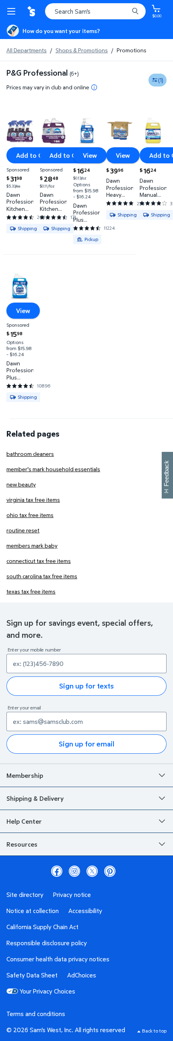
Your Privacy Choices (47, 991)
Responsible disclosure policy (46, 942)
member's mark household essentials (53, 469)
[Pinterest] (110, 871)
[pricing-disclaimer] (94, 87)
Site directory (24, 894)
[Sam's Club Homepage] (32, 11)
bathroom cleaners (30, 454)
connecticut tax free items (38, 561)
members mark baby (32, 545)
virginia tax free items (33, 499)
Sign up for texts (86, 686)
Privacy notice (72, 894)
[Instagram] (74, 871)
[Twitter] (92, 871)
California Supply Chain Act (42, 926)
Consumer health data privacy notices (57, 958)
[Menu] (12, 11)
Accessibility (85, 910)
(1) (160, 80)
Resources (21, 844)
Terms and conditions (35, 1013)
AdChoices (81, 975)
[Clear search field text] (125, 11)
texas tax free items (31, 591)
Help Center (24, 821)
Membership (24, 775)
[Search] (135, 11)
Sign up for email (86, 744)
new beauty (21, 484)
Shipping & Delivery (35, 798)
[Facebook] (57, 871)
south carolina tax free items (41, 576)
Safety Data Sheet (32, 975)
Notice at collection (32, 910)
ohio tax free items (30, 515)
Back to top (154, 1030)
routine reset (22, 530)
